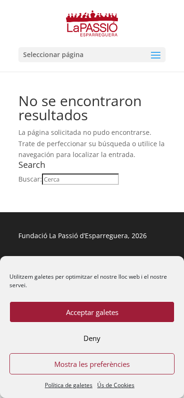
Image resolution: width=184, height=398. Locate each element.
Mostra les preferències (92, 364)
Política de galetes (68, 385)
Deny (92, 338)
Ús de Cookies (115, 385)
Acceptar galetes (92, 312)
